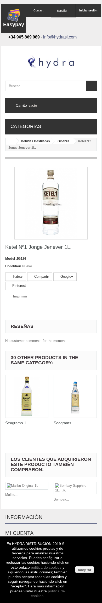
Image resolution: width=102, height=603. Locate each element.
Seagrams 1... (17, 423)
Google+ (66, 276)
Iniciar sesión (88, 10)
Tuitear (17, 276)
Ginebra (63, 141)
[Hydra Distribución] (51, 61)
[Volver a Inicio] (11, 141)
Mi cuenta (19, 533)
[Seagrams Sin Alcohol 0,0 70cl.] (75, 396)
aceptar (84, 570)
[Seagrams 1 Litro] (26, 396)
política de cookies (46, 567)
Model (10, 259)
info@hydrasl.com (60, 37)
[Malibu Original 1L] (26, 486)
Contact (38, 10)
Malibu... (11, 495)
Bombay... (61, 499)
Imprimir (20, 296)
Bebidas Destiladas (35, 141)
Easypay (13, 24)
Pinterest (18, 286)
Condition (13, 266)
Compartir (41, 276)
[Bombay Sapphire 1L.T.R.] (75, 488)
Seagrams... (64, 423)
